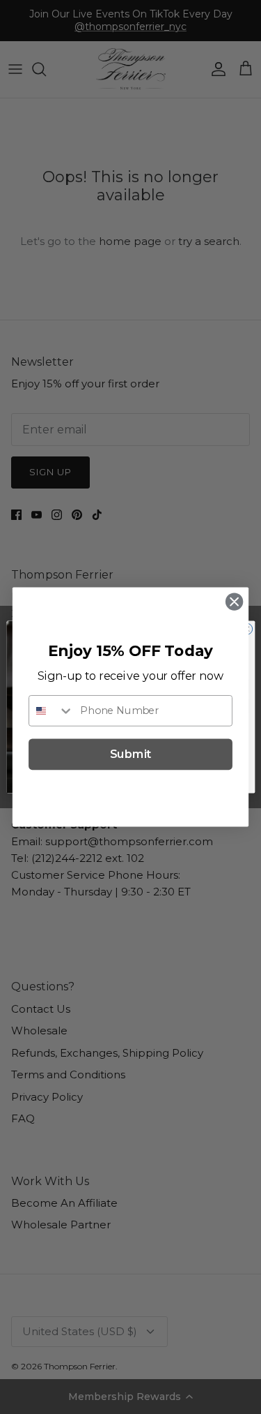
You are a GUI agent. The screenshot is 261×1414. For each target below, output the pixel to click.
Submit (131, 754)
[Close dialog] (234, 602)
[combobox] (51, 710)
